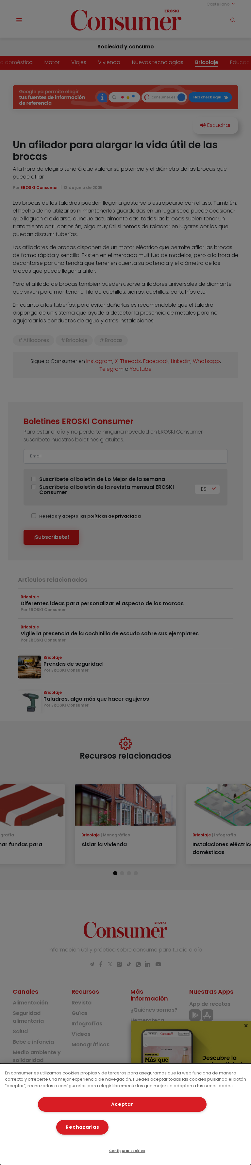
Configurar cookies (127, 1151)
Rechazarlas (82, 1127)
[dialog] (125, 1114)
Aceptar (122, 1104)
